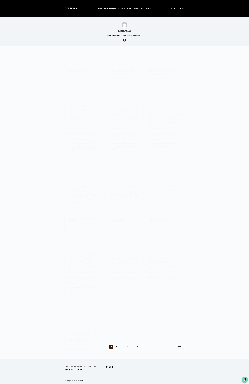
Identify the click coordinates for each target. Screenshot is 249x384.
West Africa (112, 139)
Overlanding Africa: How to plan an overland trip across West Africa (123, 146)
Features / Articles (114, 65)
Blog (123, 8)
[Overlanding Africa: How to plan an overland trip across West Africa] (125, 166)
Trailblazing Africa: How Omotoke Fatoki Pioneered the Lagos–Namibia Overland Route (124, 71)
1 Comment (173, 203)
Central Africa (73, 65)
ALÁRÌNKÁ (71, 8)
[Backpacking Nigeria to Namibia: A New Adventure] (165, 238)
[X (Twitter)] (182, 8)
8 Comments (131, 273)
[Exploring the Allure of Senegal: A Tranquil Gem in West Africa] (84, 308)
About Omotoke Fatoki (111, 8)
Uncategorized (113, 214)
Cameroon (71, 214)
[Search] (177, 8)
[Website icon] (124, 40)
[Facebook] (180, 8)
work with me (137, 8)
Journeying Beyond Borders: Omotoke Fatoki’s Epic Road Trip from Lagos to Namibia (164, 71)
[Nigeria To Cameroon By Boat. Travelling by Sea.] (125, 238)
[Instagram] (112, 367)
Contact (148, 8)
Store (129, 8)
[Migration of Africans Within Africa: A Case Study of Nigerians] (165, 164)
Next (179, 347)
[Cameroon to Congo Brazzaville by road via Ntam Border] (84, 89)
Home (100, 8)
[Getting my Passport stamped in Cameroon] (84, 238)
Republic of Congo (84, 65)
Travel (83, 139)
